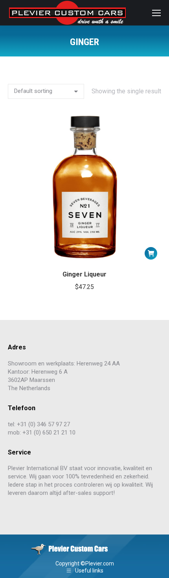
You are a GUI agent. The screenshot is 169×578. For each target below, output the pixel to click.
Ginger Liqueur (84, 274)
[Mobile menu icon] (156, 13)
